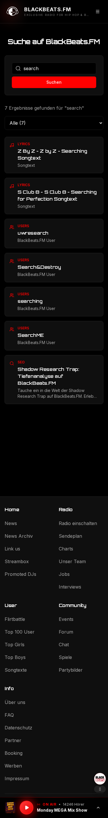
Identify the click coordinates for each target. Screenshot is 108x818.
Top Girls (14, 644)
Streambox (17, 561)
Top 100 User (20, 632)
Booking (13, 753)
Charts (66, 549)
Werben (13, 766)
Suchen (54, 82)
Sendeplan (70, 536)
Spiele (65, 657)
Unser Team (72, 561)
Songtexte (16, 670)
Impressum (17, 778)
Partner (13, 740)
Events (66, 619)
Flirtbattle (15, 619)
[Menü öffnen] (97, 11)
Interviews (70, 587)
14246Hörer (73, 804)
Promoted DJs (20, 574)
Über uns (15, 702)
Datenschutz (18, 728)
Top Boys (15, 657)
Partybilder (71, 670)
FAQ (9, 715)
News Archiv (19, 536)
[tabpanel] (54, 270)
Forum (66, 632)
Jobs (64, 574)
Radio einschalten (78, 523)
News (11, 523)
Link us (12, 549)
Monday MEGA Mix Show (62, 810)
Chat (64, 644)
